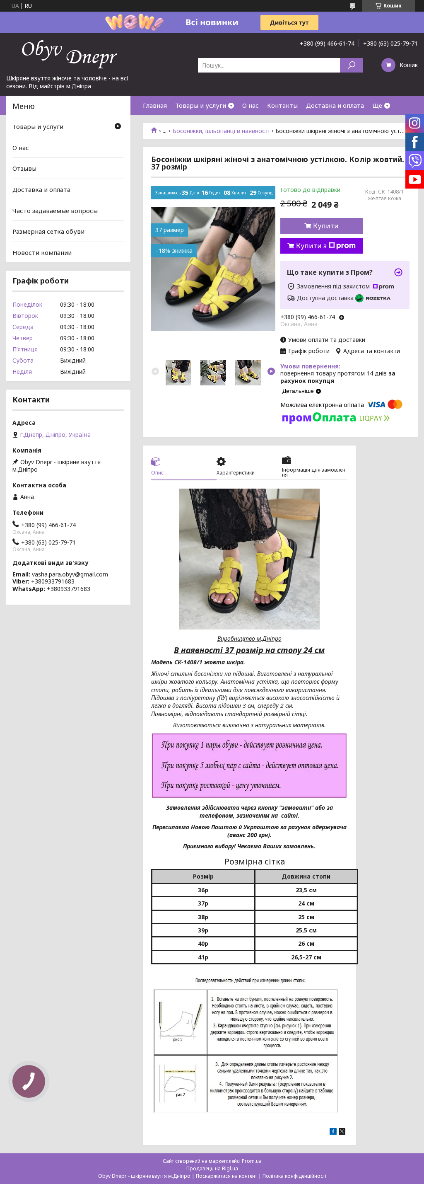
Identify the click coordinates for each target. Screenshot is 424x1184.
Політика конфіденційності (294, 1175)
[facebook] (333, 1132)
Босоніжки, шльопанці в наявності (221, 131)
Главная (155, 105)
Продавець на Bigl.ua (212, 1168)
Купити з (311, 245)
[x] (342, 1132)
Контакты (282, 105)
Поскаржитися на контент (226, 1175)
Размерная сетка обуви (48, 231)
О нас (250, 105)
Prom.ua (252, 1161)
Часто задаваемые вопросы (55, 210)
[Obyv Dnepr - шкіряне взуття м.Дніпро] (68, 53)
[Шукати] (351, 65)
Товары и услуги (200, 105)
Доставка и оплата (335, 105)
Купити (326, 225)
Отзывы (24, 168)
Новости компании (42, 252)
